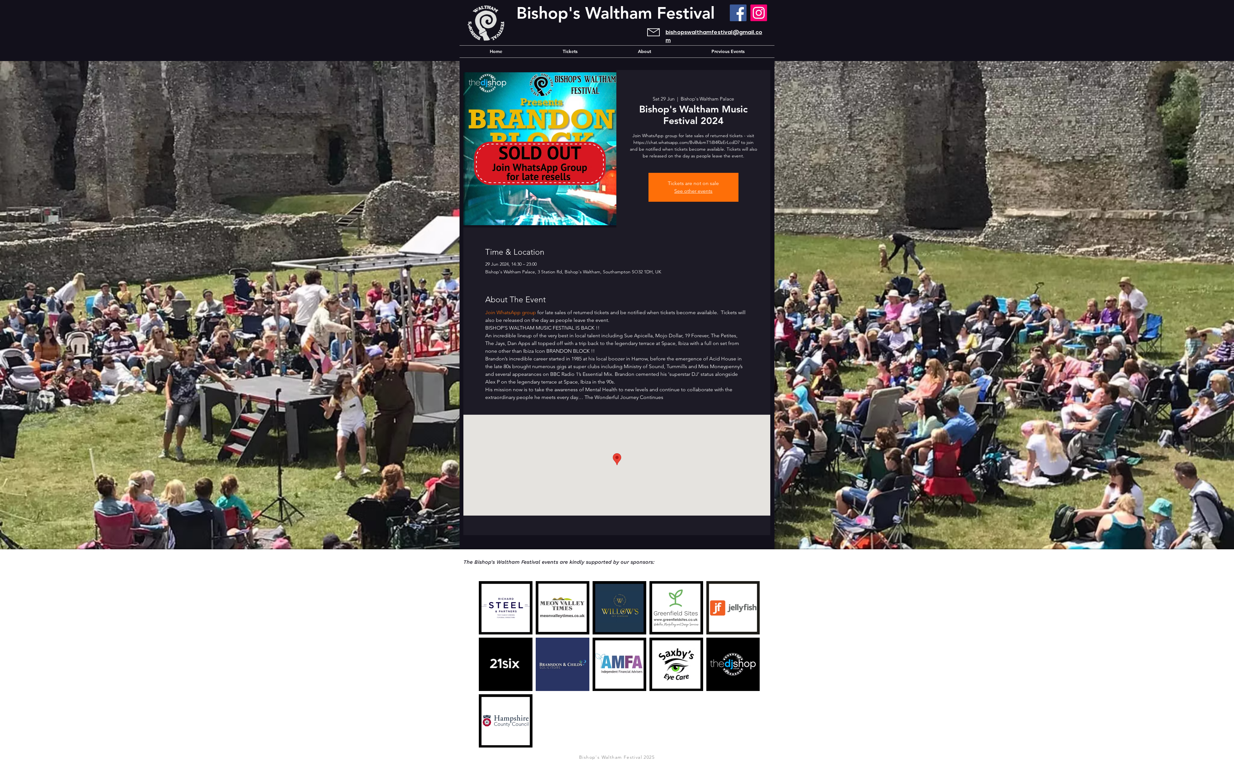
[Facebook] (738, 12)
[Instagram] (758, 12)
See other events (693, 191)
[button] (727, 52)
